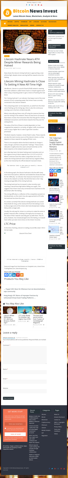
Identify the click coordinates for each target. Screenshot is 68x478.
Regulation (24, 25)
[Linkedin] (14, 275)
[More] (22, 275)
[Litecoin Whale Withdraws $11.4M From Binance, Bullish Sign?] (10, 307)
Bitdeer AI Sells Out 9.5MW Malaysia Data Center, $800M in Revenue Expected (56, 67)
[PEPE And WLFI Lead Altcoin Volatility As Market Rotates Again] (53, 226)
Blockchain (52, 22)
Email (5, 379)
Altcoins (44, 22)
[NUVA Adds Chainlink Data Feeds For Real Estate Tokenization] (53, 195)
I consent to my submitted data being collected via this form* (15, 429)
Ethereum (24, 22)
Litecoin (36, 22)
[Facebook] (6, 275)
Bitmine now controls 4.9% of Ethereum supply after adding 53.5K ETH (56, 101)
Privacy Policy (58, 427)
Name (5, 369)
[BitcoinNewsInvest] (5, 23)
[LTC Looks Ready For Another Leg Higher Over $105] (25, 307)
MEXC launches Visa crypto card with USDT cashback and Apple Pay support (56, 79)
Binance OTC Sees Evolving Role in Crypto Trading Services (55, 95)
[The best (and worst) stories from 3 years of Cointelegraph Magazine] (39, 307)
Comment (6, 345)
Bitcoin (10, 22)
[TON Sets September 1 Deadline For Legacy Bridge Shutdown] (53, 211)
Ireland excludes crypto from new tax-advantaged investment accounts (56, 73)
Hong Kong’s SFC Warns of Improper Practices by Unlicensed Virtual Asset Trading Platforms (21, 296)
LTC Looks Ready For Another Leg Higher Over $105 (24, 317)
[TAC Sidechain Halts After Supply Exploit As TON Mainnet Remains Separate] (56, 124)
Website (5, 388)
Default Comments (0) (9, 337)
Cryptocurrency (46, 422)
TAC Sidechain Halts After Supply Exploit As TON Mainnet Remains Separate (56, 143)
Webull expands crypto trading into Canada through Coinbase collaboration (56, 85)
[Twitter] (10, 275)
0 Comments (18, 68)
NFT (30, 22)
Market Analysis (13, 25)
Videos (32, 25)
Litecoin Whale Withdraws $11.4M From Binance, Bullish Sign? (9, 319)
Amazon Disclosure (59, 417)
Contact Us (40, 25)
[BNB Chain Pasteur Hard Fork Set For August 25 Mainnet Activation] (53, 179)
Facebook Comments (22, 337)
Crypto (16, 22)
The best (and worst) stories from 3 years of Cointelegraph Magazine (38, 319)
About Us (56, 414)
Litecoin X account (31, 161)
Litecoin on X (24, 167)
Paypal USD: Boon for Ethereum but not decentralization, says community (24, 290)
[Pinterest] (18, 275)
